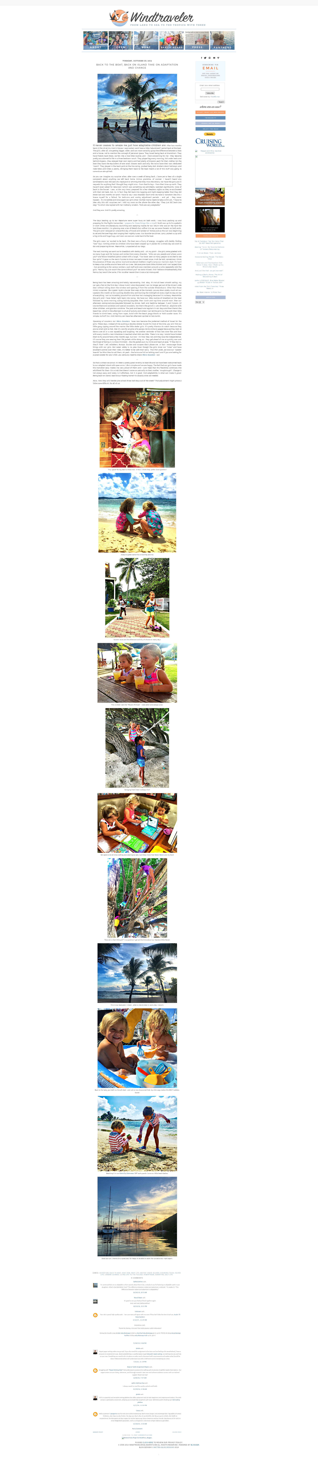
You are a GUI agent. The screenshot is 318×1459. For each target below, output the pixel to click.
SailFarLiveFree (138, 1282)
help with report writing (154, 1354)
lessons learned (112, 1274)
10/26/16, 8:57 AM (140, 1292)
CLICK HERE (148, 1442)
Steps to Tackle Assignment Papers (138, 1367)
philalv (138, 1348)
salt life (169, 1274)
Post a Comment (137, 1429)
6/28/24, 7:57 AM (140, 1378)
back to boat (115, 1273)
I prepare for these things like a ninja (139, 223)
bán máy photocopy (124, 1333)
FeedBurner (215, 97)
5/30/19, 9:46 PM (140, 1343)
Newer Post (98, 1432)
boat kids (126, 1273)
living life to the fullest (131, 1274)
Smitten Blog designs (163, 1447)
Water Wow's (159, 855)
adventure (104, 1273)
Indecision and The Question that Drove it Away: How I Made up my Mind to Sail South (209, 265)
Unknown (138, 1311)
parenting (159, 1274)
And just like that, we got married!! (209, 271)
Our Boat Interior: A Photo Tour (209, 292)
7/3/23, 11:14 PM (140, 1362)
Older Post (177, 1432)
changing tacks (167, 1273)
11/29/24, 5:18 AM (140, 1389)
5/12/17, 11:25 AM (140, 1320)
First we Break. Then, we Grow (209, 253)
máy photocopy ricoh (141, 1335)
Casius (138, 1410)
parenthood (149, 1274)
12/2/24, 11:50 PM (140, 1405)
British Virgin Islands (149, 1273)
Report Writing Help (115, 1370)
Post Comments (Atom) (143, 1435)
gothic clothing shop (138, 1383)
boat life (135, 1273)
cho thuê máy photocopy (144, 1333)
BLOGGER (195, 1445)
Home (138, 1432)
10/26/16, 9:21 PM (140, 1306)
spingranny (113, 1414)
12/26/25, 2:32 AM (140, 1424)
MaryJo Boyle (138, 1298)
